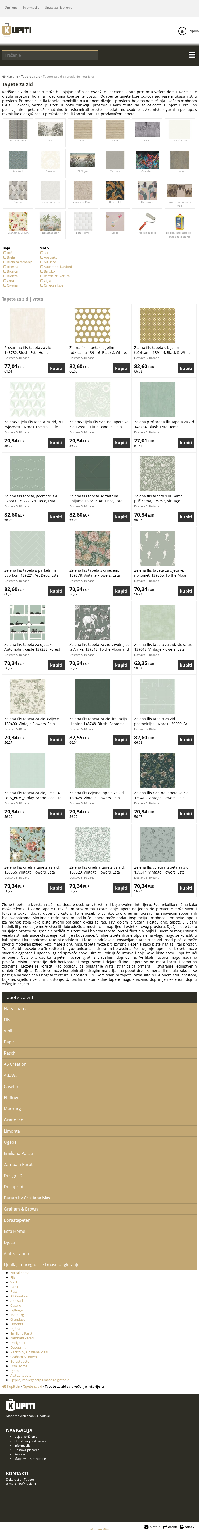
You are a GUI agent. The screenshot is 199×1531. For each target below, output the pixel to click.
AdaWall (18, 171)
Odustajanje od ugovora (31, 1441)
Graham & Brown (18, 232)
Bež (9, 252)
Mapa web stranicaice (30, 1458)
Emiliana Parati (50, 202)
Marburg (115, 171)
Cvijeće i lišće (53, 285)
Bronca (12, 271)
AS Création (180, 140)
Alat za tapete (147, 232)
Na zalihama (18, 140)
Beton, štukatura (57, 276)
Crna (10, 280)
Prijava (192, 30)
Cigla (47, 280)
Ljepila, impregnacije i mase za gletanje (179, 234)
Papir (115, 140)
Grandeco (147, 171)
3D (46, 252)
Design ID (115, 202)
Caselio (50, 171)
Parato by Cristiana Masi (179, 204)
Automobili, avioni (58, 266)
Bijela (11, 257)
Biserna (12, 266)
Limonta (180, 171)
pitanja (154, 1527)
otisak (189, 1527)
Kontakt (19, 1454)
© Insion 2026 (99, 1529)
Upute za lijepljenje (58, 7)
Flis (50, 140)
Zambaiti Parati (83, 202)
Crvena (12, 285)
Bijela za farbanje (19, 262)
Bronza (12, 276)
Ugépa (18, 202)
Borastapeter (50, 232)
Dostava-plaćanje (26, 1450)
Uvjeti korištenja (26, 1436)
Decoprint (147, 202)
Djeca (114, 232)
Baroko (49, 271)
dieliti (172, 1527)
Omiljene (11, 7)
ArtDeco (50, 262)
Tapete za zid (19, 997)
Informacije (31, 7)
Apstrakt (50, 257)
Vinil (83, 140)
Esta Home (82, 232)
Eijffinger (82, 171)
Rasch (147, 140)
